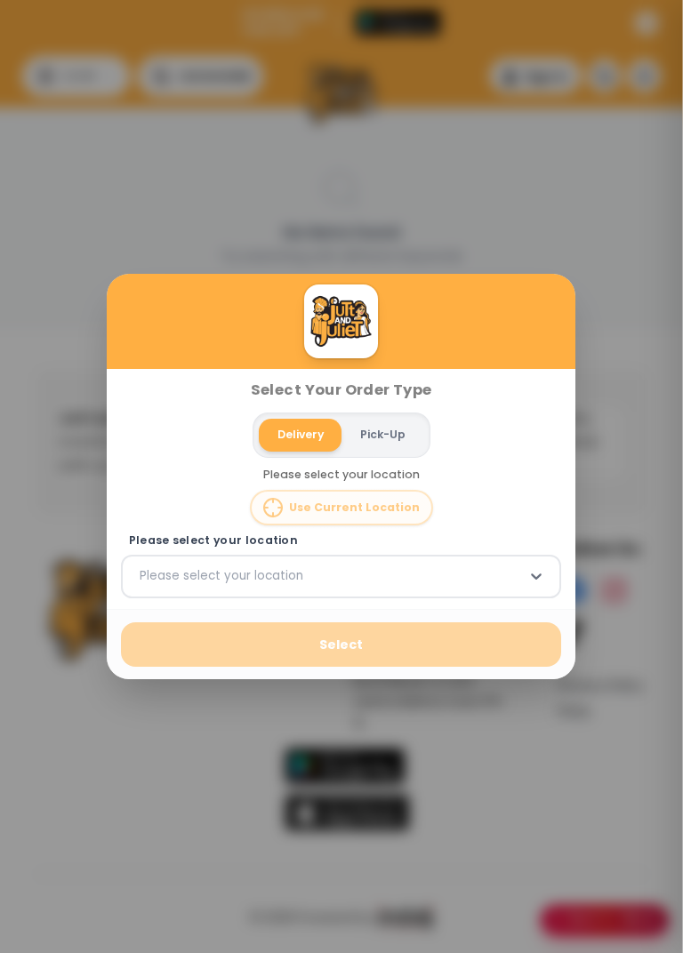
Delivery (300, 434)
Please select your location (213, 540)
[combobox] (141, 576)
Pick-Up (383, 434)
